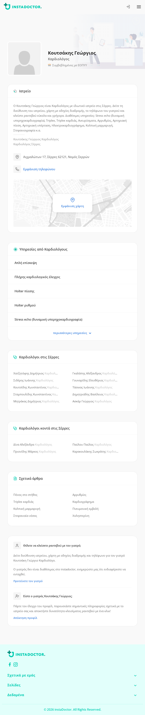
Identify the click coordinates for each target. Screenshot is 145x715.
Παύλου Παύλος (92, 444)
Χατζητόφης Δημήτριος (36, 373)
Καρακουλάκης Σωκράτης (95, 451)
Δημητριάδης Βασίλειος (95, 394)
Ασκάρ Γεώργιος (92, 401)
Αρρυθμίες (79, 495)
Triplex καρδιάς (23, 502)
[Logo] (23, 7)
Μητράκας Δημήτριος (36, 401)
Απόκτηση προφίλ (25, 618)
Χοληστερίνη (80, 516)
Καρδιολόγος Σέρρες (26, 144)
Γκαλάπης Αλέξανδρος (95, 373)
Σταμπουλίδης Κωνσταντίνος (36, 394)
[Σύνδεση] (128, 7)
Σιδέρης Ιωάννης (33, 380)
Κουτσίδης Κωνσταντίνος (36, 387)
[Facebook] (9, 664)
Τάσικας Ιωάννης (92, 387)
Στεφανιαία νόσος (25, 516)
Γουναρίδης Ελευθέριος (95, 380)
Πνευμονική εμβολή (85, 509)
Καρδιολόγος (50, 139)
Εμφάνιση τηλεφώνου (39, 169)
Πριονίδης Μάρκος (34, 451)
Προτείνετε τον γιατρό (28, 581)
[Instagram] (15, 664)
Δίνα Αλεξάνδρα (32, 444)
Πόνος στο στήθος (25, 495)
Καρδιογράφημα (83, 502)
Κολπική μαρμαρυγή (26, 509)
